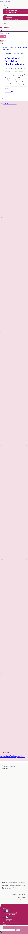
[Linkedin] (8, 27)
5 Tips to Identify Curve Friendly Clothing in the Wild (14, 61)
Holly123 (9, 68)
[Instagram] (1, 27)
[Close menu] (0, 905)
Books (4, 917)
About (4, 911)
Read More (9, 92)
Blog (5, 21)
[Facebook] (5, 27)
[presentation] (15, 49)
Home (5, 6)
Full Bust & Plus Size (17, 53)
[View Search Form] (1, 30)
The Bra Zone (9, 17)
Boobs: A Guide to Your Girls (12, 19)
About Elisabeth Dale (11, 12)
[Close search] (1, 927)
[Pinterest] (3, 27)
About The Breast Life (11, 10)
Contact (6, 23)
